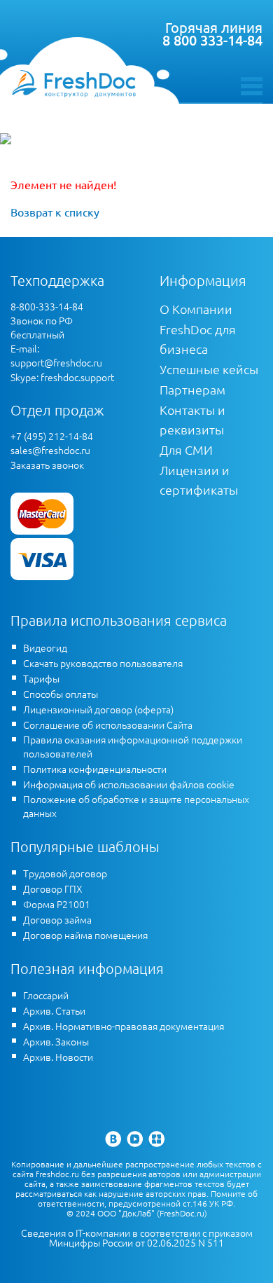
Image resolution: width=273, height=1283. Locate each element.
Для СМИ (186, 449)
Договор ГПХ (53, 888)
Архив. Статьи (54, 1010)
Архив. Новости (58, 1057)
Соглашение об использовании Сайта (107, 725)
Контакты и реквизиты (192, 419)
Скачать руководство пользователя (103, 663)
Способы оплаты (60, 694)
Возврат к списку (54, 212)
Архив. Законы (56, 1041)
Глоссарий (46, 995)
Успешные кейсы (209, 369)
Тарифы (41, 678)
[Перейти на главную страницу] (73, 83)
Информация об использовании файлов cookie (128, 784)
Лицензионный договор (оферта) (98, 709)
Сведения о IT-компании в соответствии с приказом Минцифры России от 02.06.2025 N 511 (137, 1238)
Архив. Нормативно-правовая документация (123, 1026)
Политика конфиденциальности (95, 769)
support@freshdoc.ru (56, 362)
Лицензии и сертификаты (199, 480)
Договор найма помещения (85, 935)
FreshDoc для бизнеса (198, 339)
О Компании (196, 309)
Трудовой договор (65, 873)
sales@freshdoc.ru (50, 450)
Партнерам (192, 389)
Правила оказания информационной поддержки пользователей (132, 746)
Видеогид (45, 647)
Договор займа (57, 919)
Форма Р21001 (56, 904)
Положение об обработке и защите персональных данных (136, 806)
